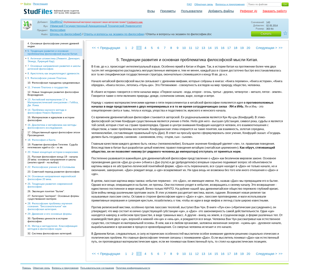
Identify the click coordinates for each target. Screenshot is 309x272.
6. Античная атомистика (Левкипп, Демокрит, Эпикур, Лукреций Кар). (54, 60)
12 (197, 48)
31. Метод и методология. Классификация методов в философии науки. (52, 227)
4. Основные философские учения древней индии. (53, 45)
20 (248, 48)
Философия (57, 30)
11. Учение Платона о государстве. (48, 87)
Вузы (151, 11)
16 (222, 48)
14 (210, 48)
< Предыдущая (108, 48)
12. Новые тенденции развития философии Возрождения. (53, 93)
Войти (27, 3)
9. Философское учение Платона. (47, 78)
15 (216, 48)
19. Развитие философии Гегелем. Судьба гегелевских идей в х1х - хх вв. (53, 146)
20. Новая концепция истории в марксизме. (53, 152)
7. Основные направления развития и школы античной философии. (54, 67)
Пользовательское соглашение (97, 268)
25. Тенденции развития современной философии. (50, 185)
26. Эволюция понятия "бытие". (46, 191)
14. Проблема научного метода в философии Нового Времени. (47, 111)
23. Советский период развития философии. (54, 171)
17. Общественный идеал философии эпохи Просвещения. (54, 134)
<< (94, 48)
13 (203, 48)
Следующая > (266, 48)
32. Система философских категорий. (50, 233)
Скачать (266, 33)
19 (242, 48)
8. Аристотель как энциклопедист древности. (54, 73)
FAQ (189, 4)
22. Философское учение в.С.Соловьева (51, 167)
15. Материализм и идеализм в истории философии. (51, 119)
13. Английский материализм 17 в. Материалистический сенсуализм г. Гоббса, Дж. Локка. (53, 102)
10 (184, 48)
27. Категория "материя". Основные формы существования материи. (53, 197)
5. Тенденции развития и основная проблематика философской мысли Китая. (53, 52)
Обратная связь (203, 4)
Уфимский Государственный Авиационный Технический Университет (96, 26)
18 (235, 48)
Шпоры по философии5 (66, 34)
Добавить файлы (221, 11)
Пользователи (191, 11)
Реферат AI (248, 11)
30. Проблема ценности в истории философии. (48, 220)
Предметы (168, 11)
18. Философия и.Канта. (42, 139)
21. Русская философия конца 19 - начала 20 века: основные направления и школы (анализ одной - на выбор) (53, 159)
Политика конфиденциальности (133, 268)
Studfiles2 (56, 21)
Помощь (26, 268)
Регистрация (40, 3)
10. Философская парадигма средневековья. (54, 82)
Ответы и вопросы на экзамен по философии (114, 34)
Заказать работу (275, 11)
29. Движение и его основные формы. (50, 213)
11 (190, 48)
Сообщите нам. (135, 22)
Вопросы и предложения (230, 4)
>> (281, 48)
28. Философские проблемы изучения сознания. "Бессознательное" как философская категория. (50, 206)
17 (229, 48)
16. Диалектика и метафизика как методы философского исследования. (52, 126)
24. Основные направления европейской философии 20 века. (52, 178)
